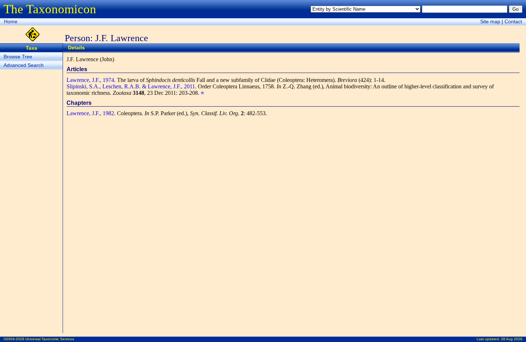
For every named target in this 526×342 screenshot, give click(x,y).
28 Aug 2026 (511, 339)
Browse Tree (18, 56)
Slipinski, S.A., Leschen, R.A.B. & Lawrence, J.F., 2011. (131, 86)
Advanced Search (24, 65)
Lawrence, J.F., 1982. (91, 113)
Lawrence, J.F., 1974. (91, 80)
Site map (490, 21)
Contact (513, 21)
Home (11, 21)
